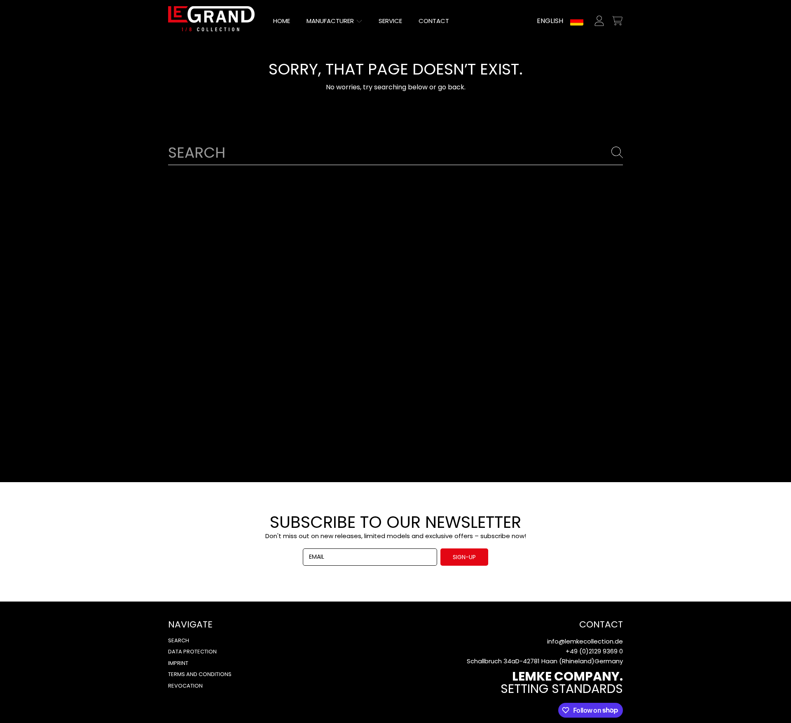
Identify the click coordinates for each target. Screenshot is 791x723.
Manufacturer (331, 20)
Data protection (192, 651)
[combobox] (395, 152)
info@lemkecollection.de (585, 641)
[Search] (617, 152)
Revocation (185, 686)
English (550, 21)
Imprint (178, 663)
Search (178, 640)
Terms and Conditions (200, 674)
